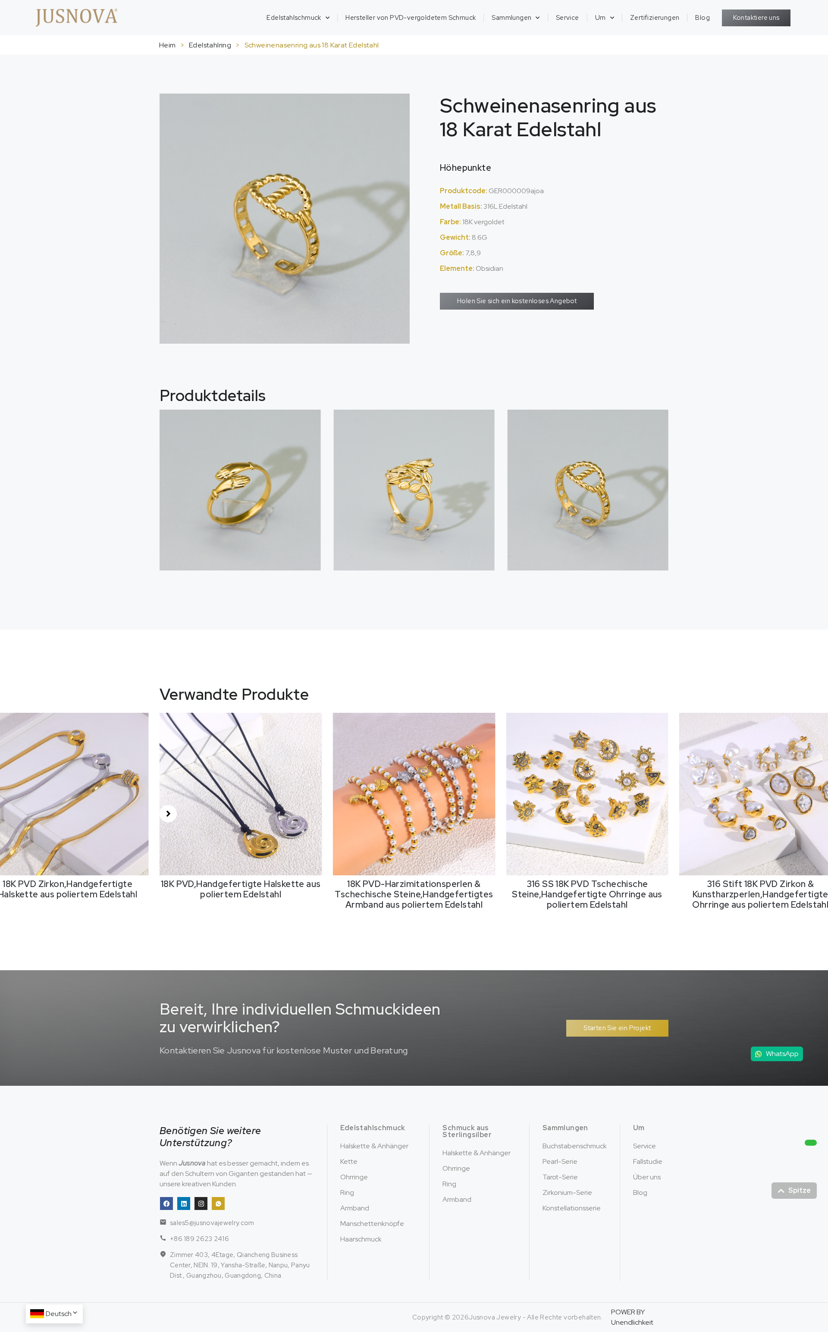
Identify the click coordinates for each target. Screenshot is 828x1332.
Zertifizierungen (654, 17)
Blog (702, 17)
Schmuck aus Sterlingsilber (467, 1131)
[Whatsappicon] (218, 1203)
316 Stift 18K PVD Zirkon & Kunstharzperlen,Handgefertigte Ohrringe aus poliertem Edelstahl (587, 894)
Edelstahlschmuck (294, 17)
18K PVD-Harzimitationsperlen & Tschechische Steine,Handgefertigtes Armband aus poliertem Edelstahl (241, 894)
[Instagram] (200, 1203)
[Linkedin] (183, 1203)
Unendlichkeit (632, 1322)
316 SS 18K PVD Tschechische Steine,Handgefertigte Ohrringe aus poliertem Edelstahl (414, 894)
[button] (168, 813)
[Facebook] (166, 1203)
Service (567, 17)
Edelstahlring (210, 45)
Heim (167, 45)
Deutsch (59, 1313)
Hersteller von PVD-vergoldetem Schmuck (410, 17)
